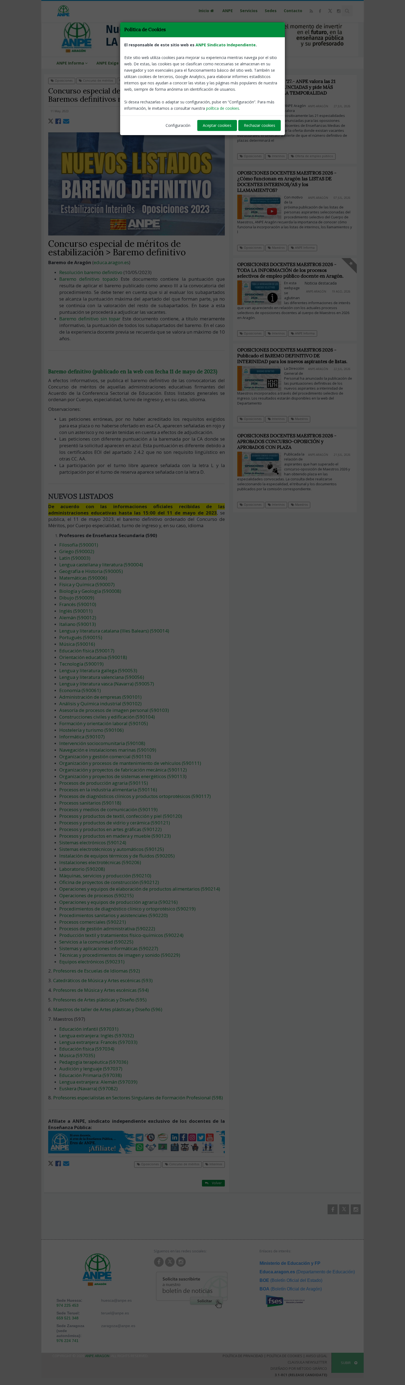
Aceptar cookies (217, 125)
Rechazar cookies (259, 125)
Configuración (178, 125)
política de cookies (222, 108)
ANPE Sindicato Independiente (226, 44)
